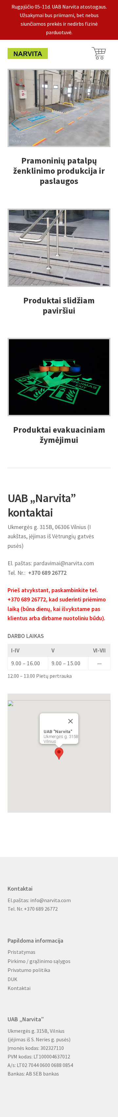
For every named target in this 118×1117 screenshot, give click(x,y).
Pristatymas (21, 952)
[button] (59, 753)
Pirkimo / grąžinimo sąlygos (39, 961)
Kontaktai (19, 988)
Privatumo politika (29, 970)
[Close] (70, 721)
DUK (12, 979)
